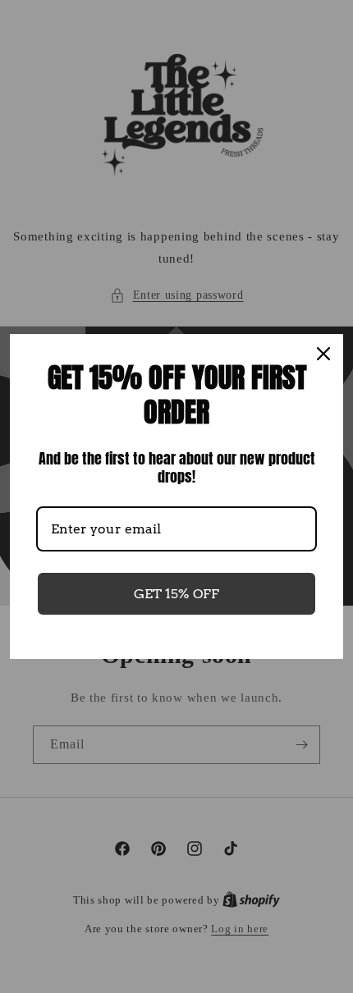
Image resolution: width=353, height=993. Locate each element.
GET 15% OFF (176, 594)
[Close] (323, 353)
